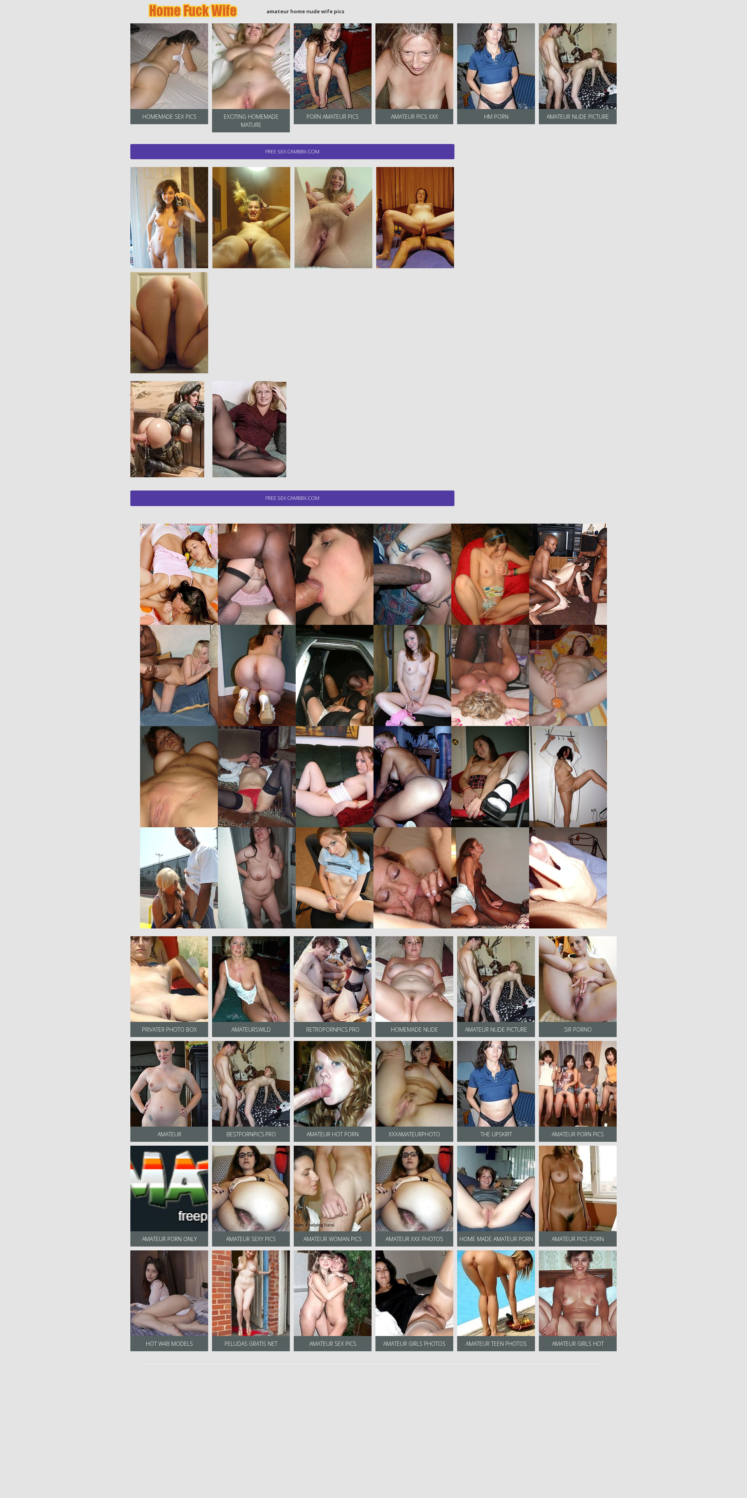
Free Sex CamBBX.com (292, 151)
